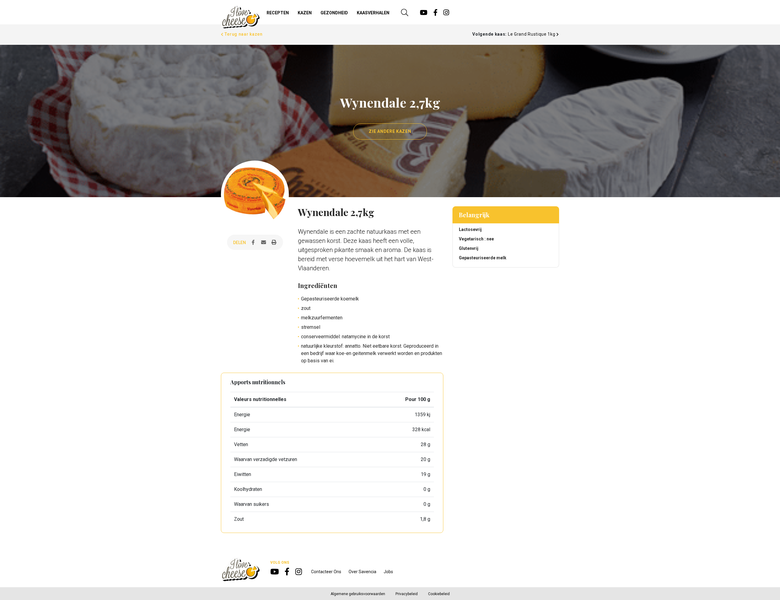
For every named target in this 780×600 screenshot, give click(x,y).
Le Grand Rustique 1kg (532, 34)
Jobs (388, 571)
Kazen (305, 12)
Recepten (278, 12)
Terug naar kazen (243, 34)
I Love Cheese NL (240, 17)
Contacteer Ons (326, 571)
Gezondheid (334, 12)
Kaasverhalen (373, 12)
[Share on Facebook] (253, 242)
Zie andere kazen (390, 131)
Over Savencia (362, 571)
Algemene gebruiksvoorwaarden (358, 594)
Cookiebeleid (439, 594)
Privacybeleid (406, 594)
